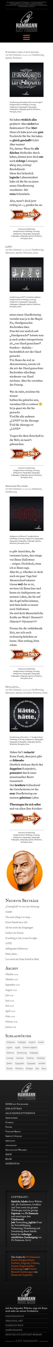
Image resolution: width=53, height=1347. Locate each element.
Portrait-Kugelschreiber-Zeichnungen (23, 1268)
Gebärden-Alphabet (30, 1047)
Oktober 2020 (11, 974)
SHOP (8, 1154)
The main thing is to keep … (18, 917)
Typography (31, 1063)
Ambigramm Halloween (16, 486)
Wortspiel (29, 1069)
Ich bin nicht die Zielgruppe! (19, 927)
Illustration (10, 253)
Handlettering (38, 55)
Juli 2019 (9, 995)
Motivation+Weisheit (16, 1150)
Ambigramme (11, 1117)
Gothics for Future (14, 933)
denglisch (32, 1042)
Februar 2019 (11, 1021)
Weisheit (10, 1069)
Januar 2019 (10, 1027)
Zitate (35, 253)
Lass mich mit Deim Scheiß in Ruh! (22, 959)
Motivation (20, 1058)
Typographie (19, 1063)
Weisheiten (17, 58)
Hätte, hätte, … (12, 687)
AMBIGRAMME (13, 1330)
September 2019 (12, 984)
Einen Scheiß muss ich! (16, 922)
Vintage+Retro (13, 1131)
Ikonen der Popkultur (21, 1275)
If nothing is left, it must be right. (22, 52)
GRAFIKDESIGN (14, 1316)
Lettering (10, 1058)
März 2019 (10, 1016)
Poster (8, 1127)
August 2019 (11, 990)
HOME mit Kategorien (16, 1104)
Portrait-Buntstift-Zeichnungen (24, 1271)
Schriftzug (30, 1058)
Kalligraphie (34, 1053)
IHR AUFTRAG (13, 1108)
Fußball (9, 1122)
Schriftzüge (41, 1058)
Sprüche (8, 58)
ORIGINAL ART (14, 1321)
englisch (9, 1047)
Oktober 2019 (11, 979)
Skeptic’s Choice (13, 1136)
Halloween (10, 1053)
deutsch (41, 1042)
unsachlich (27, 693)
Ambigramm (37, 489)
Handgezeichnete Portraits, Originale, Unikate (25, 1262)
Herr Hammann (15, 55)
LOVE (8, 247)
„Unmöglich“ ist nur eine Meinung (22, 906)
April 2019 (10, 1011)
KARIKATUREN (14, 1325)
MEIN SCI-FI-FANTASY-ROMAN (23, 1334)
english (17, 1047)
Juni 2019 (9, 1000)
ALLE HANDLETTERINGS (20, 1113)
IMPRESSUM (12, 1163)
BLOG (8, 1159)
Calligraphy (22, 1042)
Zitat (37, 1069)
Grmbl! (8, 912)
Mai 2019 (9, 1006)
